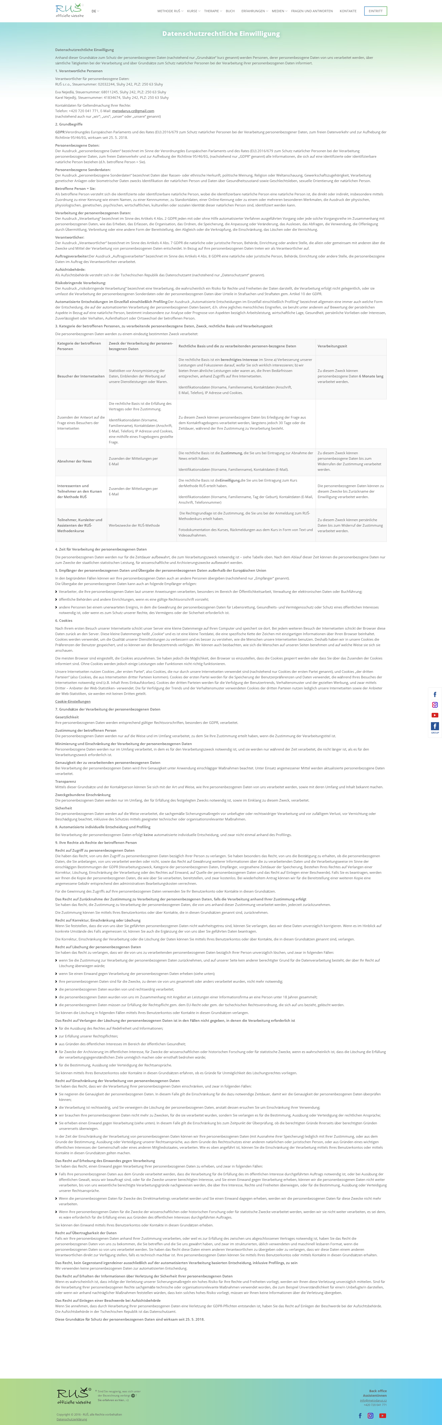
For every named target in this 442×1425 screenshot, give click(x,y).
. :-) (113, 1400)
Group (435, 732)
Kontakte (348, 11)
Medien (278, 11)
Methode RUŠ (168, 11)
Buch (230, 11)
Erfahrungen (253, 11)
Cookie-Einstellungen (73, 701)
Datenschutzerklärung (72, 1419)
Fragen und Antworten (312, 11)
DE (94, 11)
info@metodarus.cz (373, 1400)
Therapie (211, 11)
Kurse (192, 11)
